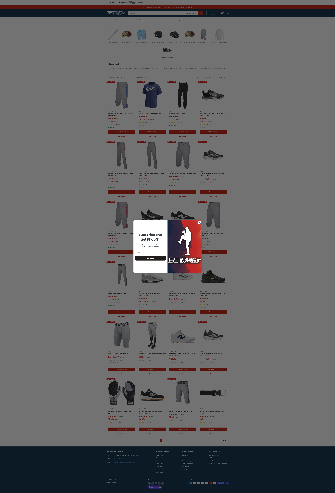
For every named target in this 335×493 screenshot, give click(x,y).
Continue (150, 258)
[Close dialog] (199, 222)
